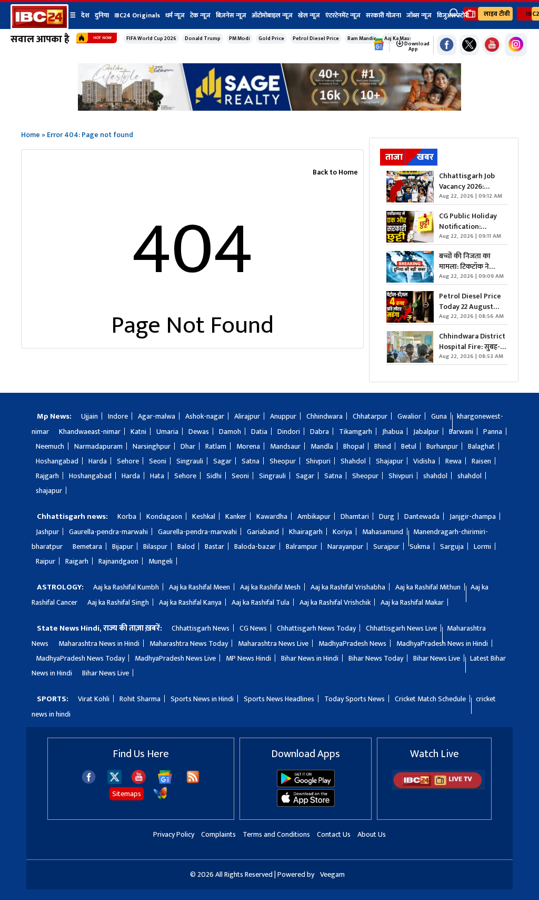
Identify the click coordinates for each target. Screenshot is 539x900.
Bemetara (87, 546)
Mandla (322, 446)
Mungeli (160, 561)
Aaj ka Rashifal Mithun (428, 587)
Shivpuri (318, 461)
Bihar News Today (375, 658)
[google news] (379, 45)
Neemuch (50, 446)
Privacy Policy (173, 834)
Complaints (218, 834)
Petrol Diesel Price (316, 38)
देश (85, 15)
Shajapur (389, 461)
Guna (439, 416)
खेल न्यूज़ (309, 15)
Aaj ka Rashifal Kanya (190, 602)
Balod (186, 546)
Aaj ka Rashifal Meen (199, 587)
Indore (118, 416)
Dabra (319, 431)
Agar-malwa (156, 416)
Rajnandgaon (118, 561)
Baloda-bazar (255, 546)
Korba (126, 516)
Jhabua (392, 431)
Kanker (235, 516)
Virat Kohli (93, 699)
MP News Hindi (248, 658)
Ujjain (89, 416)
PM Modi (239, 38)
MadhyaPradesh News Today (80, 658)
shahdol (435, 476)
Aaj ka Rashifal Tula (261, 602)
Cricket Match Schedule (430, 699)
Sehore (128, 461)
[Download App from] (306, 785)
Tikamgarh (355, 431)
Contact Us (334, 834)
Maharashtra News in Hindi (98, 643)
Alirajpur (247, 416)
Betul (408, 446)
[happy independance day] (269, 107)
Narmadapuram (98, 446)
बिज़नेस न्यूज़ (231, 15)
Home (30, 135)
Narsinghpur (152, 446)
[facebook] (88, 781)
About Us (371, 834)
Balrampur (301, 546)
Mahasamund (382, 532)
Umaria (167, 431)
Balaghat (481, 446)
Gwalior (409, 416)
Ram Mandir (361, 38)
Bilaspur (155, 546)
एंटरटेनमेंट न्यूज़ (343, 15)
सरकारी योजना (383, 15)
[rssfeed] (193, 782)
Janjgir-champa (473, 516)
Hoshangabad (57, 461)
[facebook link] (446, 45)
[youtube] (492, 45)
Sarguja (452, 546)
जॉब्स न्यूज (419, 15)
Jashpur (47, 532)
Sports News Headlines (279, 699)
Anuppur (283, 416)
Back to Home (335, 172)
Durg (386, 516)
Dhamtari (355, 516)
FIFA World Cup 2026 (151, 38)
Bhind (382, 446)
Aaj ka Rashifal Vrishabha (348, 587)
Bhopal (353, 446)
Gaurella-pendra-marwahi (108, 532)
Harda (97, 461)
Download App (416, 46)
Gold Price (271, 38)
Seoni (157, 461)
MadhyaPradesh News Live (175, 658)
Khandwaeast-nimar (90, 431)
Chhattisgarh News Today (316, 628)
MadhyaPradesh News (352, 643)
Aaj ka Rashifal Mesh (270, 587)
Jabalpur (426, 431)
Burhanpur (442, 446)
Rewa (453, 461)
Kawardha (271, 516)
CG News (253, 628)
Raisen (481, 461)
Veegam (332, 874)
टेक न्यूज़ (200, 15)
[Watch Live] (438, 787)
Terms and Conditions (276, 834)
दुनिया (102, 15)
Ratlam (215, 446)
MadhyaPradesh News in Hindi (442, 643)
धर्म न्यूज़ (175, 15)
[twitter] (114, 781)
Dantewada (422, 516)
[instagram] (516, 44)
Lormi (482, 546)
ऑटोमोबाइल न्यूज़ (272, 15)
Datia (259, 431)
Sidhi (214, 476)
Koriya (342, 532)
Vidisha (424, 461)
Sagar (222, 461)
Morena (248, 446)
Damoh (230, 431)
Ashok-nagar (204, 416)
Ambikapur (314, 516)
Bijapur (122, 546)
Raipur (45, 561)
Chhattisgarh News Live (401, 628)
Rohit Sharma (140, 699)
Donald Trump (203, 38)
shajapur (49, 491)
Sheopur (283, 461)
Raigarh (76, 561)
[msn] (160, 798)
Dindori (288, 431)
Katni (138, 431)
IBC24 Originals (137, 15)
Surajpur (386, 546)
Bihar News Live (436, 658)
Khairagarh (306, 532)
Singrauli (189, 461)
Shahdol (353, 461)
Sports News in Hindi (202, 699)
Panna (492, 431)
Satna (250, 461)
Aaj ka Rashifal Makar (412, 602)
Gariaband (263, 532)
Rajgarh (47, 476)
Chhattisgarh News (200, 628)
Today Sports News (354, 699)
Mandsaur (285, 446)
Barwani (461, 431)
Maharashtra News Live (273, 643)
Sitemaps (126, 794)
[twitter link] (469, 45)
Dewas (198, 431)
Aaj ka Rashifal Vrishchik (335, 602)
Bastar (214, 546)
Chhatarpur (370, 416)
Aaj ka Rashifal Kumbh (126, 587)
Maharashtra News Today (188, 643)
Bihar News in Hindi (309, 658)
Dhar (188, 446)
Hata (157, 476)
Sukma (420, 546)
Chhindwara (324, 416)
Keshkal (203, 516)
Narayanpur (345, 546)
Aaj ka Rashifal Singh (118, 602)
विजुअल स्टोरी (453, 15)
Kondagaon (164, 516)
